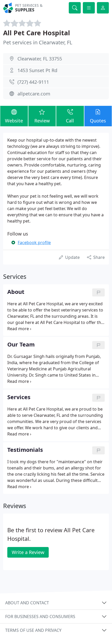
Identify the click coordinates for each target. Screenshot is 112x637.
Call (70, 120)
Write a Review (28, 552)
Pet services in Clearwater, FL (37, 42)
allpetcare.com (33, 94)
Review (42, 120)
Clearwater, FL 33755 (39, 59)
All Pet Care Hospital (36, 32)
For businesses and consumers (40, 616)
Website (14, 120)
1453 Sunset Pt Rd (37, 70)
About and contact (27, 603)
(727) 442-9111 (33, 82)
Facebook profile (34, 242)
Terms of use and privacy (33, 630)
